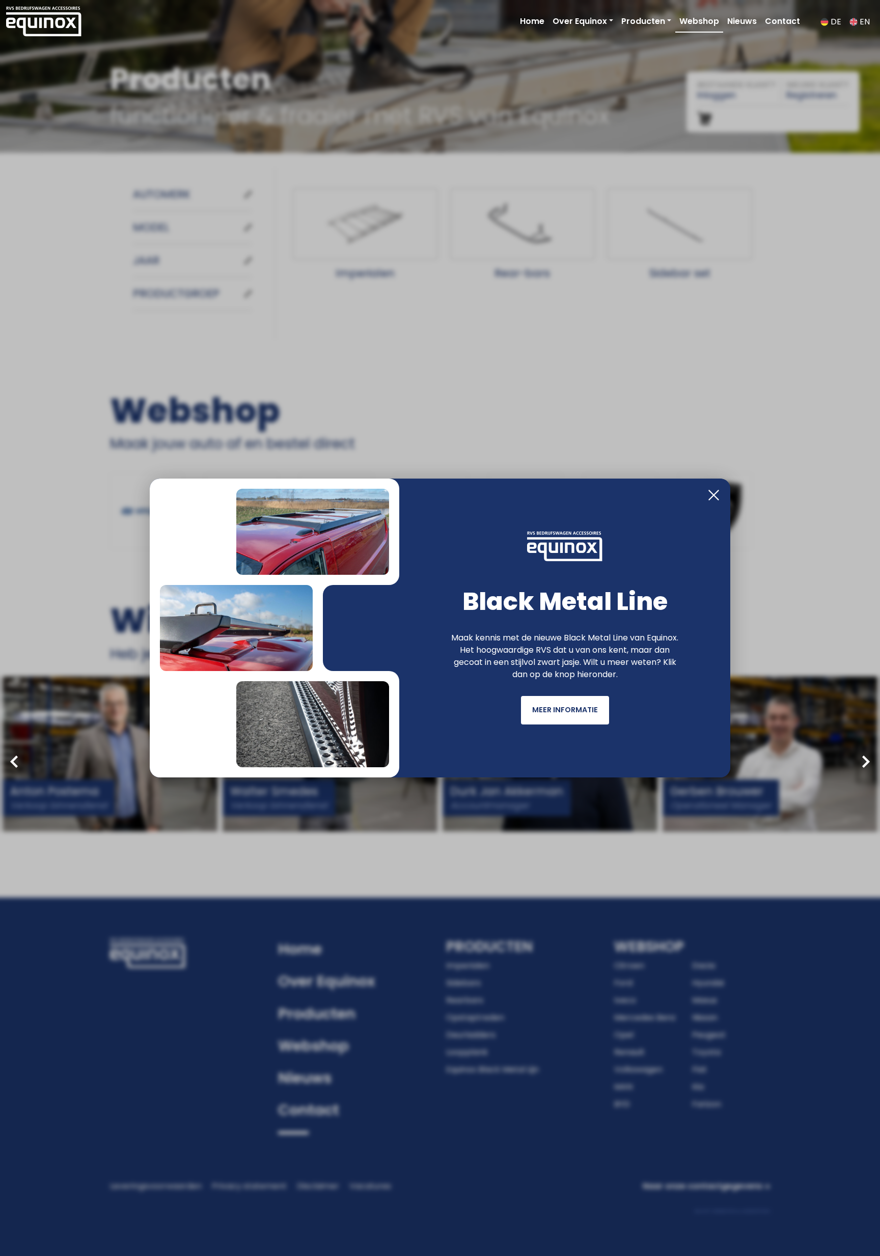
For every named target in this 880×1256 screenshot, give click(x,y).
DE (835, 21)
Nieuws (742, 21)
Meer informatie (565, 710)
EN (864, 21)
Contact (782, 21)
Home (532, 21)
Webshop (699, 21)
